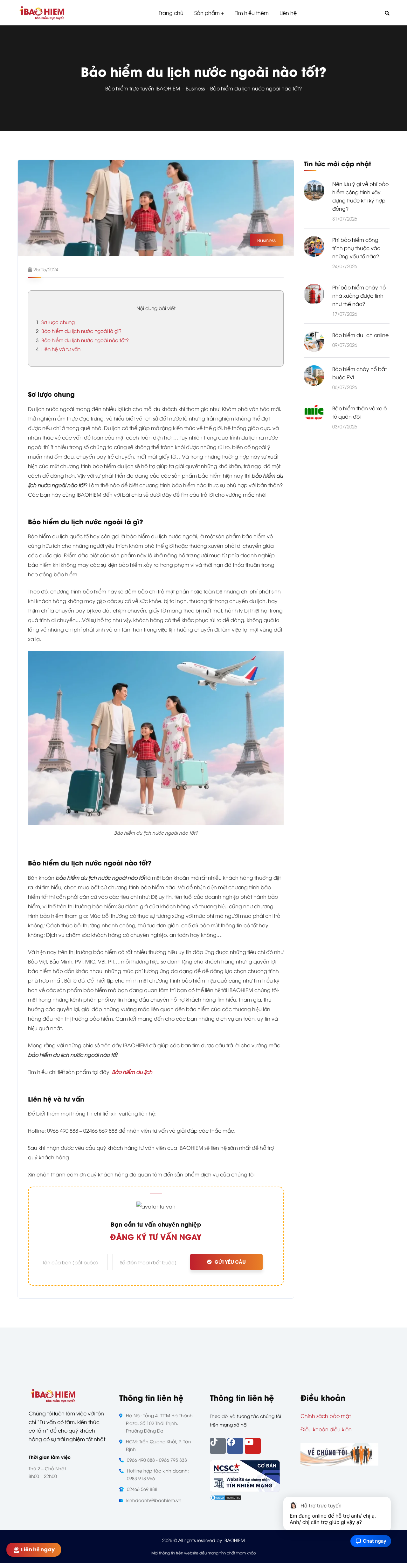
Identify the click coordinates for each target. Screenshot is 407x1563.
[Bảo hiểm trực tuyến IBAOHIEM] (41, 13)
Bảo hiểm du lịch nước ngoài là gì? (78, 331)
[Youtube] (253, 1446)
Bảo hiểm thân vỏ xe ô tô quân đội (359, 412)
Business (195, 88)
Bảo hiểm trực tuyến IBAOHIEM (142, 88)
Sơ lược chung (55, 322)
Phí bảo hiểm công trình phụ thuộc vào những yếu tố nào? (356, 248)
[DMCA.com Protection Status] (226, 1496)
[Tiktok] (218, 1446)
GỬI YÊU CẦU (230, 1262)
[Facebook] (235, 1446)
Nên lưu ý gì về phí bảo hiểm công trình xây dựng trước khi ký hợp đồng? (360, 196)
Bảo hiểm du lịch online (360, 334)
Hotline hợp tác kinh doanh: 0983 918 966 (158, 1474)
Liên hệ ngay (39, 1549)
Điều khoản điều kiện (326, 1429)
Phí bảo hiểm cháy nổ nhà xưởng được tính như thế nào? (359, 295)
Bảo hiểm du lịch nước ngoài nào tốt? (82, 340)
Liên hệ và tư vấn (58, 349)
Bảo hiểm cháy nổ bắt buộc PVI (359, 373)
